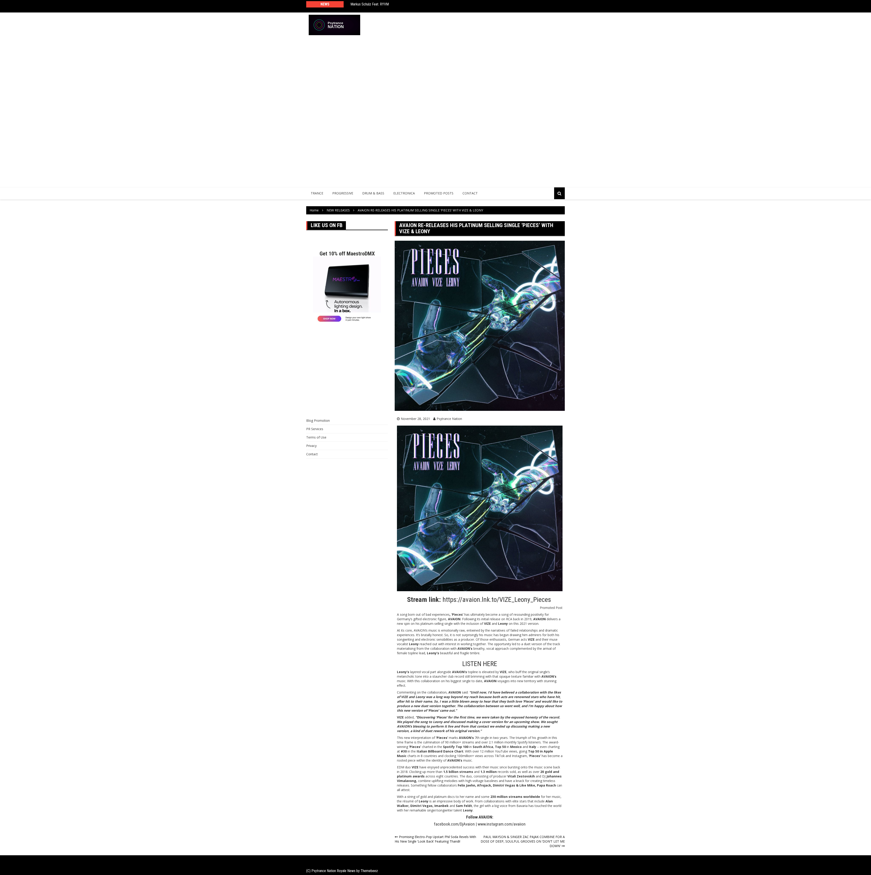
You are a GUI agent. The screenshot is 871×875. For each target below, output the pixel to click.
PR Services (314, 429)
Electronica (404, 193)
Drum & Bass (373, 193)
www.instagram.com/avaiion (502, 824)
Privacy (311, 446)
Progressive (342, 193)
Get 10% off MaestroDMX (347, 253)
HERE (490, 664)
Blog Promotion (318, 420)
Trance (317, 193)
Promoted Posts (438, 193)
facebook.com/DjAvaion (454, 824)
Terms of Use (316, 437)
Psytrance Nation (449, 419)
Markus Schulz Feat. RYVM (369, 4)
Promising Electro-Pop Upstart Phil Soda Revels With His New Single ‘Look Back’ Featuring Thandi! (435, 839)
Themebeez (369, 871)
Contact (470, 193)
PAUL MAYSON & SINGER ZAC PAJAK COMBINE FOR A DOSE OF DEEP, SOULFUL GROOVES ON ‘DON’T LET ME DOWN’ (523, 841)
